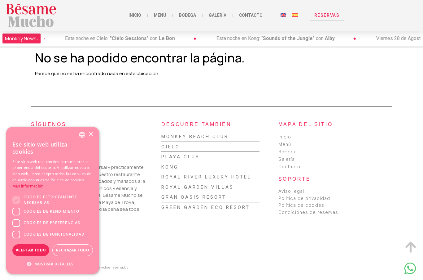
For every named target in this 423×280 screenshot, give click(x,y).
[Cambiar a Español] (295, 15)
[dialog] (52, 200)
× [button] (90, 134)
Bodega (187, 15)
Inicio (135, 15)
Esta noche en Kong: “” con (258, 38)
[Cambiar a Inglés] (283, 15)
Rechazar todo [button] (72, 250)
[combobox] (82, 135)
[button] (52, 264)
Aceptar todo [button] (31, 250)
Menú (160, 15)
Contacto (251, 15)
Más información (28, 186)
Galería (217, 15)
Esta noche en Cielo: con (102, 38)
